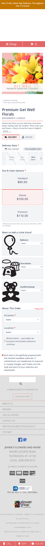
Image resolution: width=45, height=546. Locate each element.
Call (8, 543)
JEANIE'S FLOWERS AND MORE (21, 25)
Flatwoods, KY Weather (17, 523)
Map (23, 543)
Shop (13, 44)
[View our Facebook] (20, 440)
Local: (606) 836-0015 (22, 460)
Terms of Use (22, 536)
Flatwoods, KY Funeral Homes (15, 514)
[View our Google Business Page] (25, 440)
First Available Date (33, 149)
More (5, 131)
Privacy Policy (11, 532)
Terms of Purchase (29, 532)
